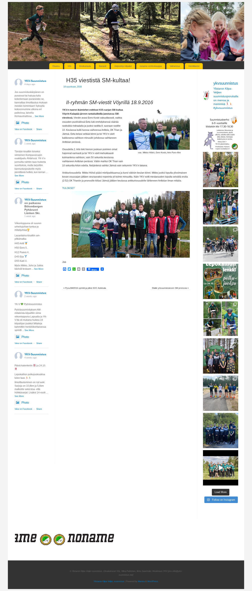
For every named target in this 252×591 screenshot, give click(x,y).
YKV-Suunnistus (35, 80)
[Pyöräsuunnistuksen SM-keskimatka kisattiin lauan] (220, 318)
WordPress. (153, 581)
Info (69, 66)
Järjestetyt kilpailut (123, 66)
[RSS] (231, 8)
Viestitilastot (193, 66)
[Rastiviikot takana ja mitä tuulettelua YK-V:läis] (220, 356)
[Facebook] (217, 8)
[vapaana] (36, 544)
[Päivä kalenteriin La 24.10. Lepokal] (220, 281)
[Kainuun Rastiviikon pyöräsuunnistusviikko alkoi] (220, 393)
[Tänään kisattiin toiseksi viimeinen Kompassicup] (220, 169)
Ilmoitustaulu (85, 66)
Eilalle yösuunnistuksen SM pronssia (170, 288)
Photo (25, 122)
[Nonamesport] (81, 544)
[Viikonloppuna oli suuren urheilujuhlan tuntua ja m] (220, 206)
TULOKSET (68, 188)
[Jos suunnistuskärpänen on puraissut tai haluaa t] (220, 132)
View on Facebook (23, 129)
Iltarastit (102, 66)
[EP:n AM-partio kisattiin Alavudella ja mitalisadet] (220, 430)
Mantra (141, 581)
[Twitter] (224, 8)
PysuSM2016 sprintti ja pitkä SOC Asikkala (84, 288)
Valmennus (175, 66)
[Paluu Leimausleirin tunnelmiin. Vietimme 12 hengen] (220, 467)
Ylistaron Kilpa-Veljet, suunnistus (109, 581)
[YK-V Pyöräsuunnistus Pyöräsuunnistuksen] (220, 244)
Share (39, 129)
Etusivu (56, 66)
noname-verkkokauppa (151, 66)
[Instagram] (238, 8)
